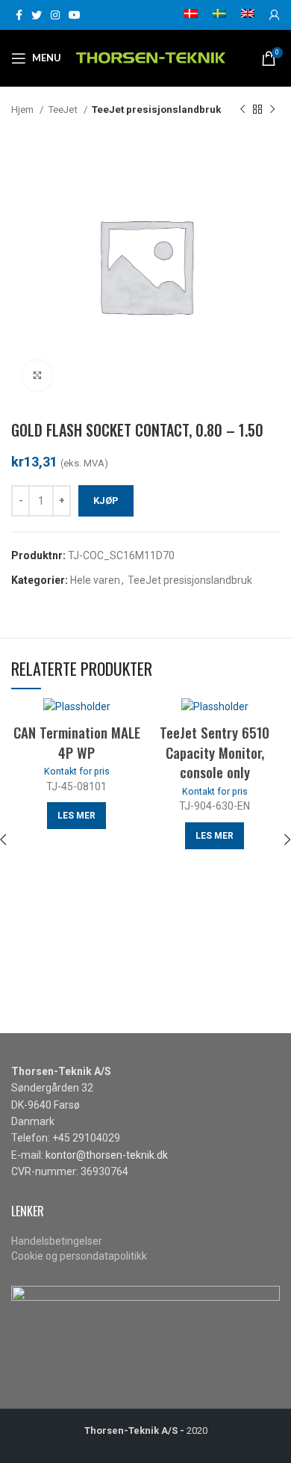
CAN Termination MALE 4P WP (76, 742)
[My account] (274, 15)
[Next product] (272, 109)
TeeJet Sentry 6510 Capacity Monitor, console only (214, 751)
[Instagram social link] (55, 15)
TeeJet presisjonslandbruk (156, 109)
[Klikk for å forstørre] (37, 375)
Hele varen (95, 580)
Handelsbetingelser (56, 1241)
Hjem (23, 109)
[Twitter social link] (36, 15)
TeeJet (64, 109)
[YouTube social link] (74, 15)
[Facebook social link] (19, 15)
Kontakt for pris (77, 771)
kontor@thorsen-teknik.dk (107, 1155)
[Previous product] (242, 109)
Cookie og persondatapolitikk (79, 1256)
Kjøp (106, 500)
